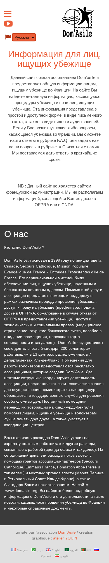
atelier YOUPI (65, 538)
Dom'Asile (67, 532)
